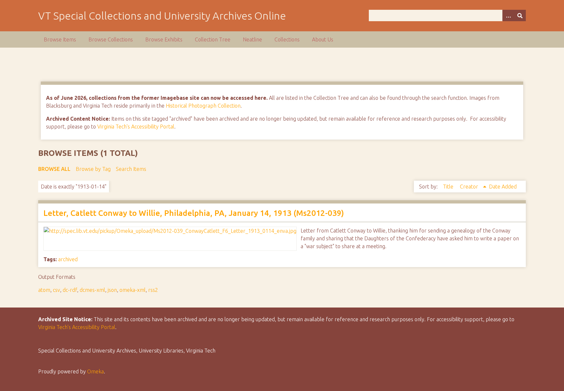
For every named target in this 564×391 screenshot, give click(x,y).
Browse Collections (110, 39)
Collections (287, 39)
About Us (322, 39)
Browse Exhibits (163, 39)
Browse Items (60, 39)
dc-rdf (70, 290)
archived (68, 259)
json (112, 290)
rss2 (153, 290)
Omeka (95, 371)
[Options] (508, 15)
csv (56, 290)
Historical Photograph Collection (203, 106)
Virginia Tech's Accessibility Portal (135, 126)
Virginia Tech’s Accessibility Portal (76, 327)
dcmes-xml (92, 290)
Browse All (54, 169)
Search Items (131, 169)
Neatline (252, 39)
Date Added (503, 186)
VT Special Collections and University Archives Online (162, 16)
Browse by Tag (93, 169)
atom (44, 290)
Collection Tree (212, 39)
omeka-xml (132, 290)
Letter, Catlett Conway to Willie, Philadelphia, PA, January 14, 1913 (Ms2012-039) (193, 213)
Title (449, 186)
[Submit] (520, 15)
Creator (469, 186)
